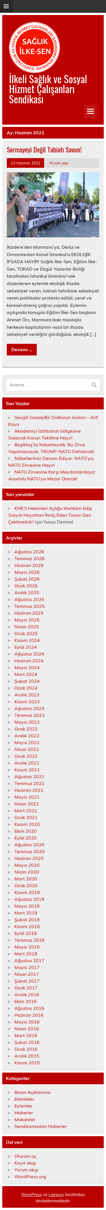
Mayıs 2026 (27, 572)
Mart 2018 (25, 953)
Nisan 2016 (26, 1028)
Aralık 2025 (26, 592)
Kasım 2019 (27, 892)
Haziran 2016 (29, 1015)
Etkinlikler (24, 1099)
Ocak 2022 (26, 756)
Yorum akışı (26, 1170)
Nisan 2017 (26, 974)
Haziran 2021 (29, 790)
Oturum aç (25, 1156)
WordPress (31, 1194)
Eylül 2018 (25, 933)
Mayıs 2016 (27, 1022)
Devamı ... (21, 349)
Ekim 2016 (25, 1001)
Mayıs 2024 (27, 667)
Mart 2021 (25, 810)
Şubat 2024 (27, 681)
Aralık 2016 (26, 994)
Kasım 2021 (27, 770)
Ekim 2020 (25, 831)
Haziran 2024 (29, 660)
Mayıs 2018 (27, 947)
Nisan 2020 (26, 872)
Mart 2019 (25, 913)
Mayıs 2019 (27, 906)
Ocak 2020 (26, 885)
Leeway (56, 1194)
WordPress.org (30, 1176)
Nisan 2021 (26, 804)
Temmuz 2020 (29, 851)
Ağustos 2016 (29, 1008)
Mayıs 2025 (27, 620)
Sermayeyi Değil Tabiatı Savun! (44, 149)
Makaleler (24, 1119)
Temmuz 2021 (29, 783)
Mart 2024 (25, 674)
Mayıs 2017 (27, 967)
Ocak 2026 (26, 586)
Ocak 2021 (26, 817)
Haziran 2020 (29, 858)
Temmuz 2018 (29, 940)
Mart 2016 (25, 1035)
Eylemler (23, 1106)
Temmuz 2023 (29, 715)
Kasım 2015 (27, 1062)
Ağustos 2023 (29, 708)
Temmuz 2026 (29, 558)
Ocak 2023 (26, 729)
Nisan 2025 (26, 626)
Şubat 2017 (27, 981)
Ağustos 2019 (29, 899)
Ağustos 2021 (29, 776)
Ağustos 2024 (29, 654)
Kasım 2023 (27, 701)
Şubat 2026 (27, 579)
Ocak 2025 (26, 633)
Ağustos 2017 (29, 960)
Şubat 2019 (27, 919)
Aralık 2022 (26, 735)
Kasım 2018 (27, 926)
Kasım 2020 (27, 824)
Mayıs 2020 (27, 865)
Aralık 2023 (26, 695)
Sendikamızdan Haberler (40, 1126)
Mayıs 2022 (27, 742)
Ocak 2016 (26, 1049)
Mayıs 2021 (27, 797)
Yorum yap (58, 162)
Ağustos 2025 (29, 599)
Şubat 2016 (27, 1042)
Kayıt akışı (25, 1163)
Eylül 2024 (25, 647)
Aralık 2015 (26, 1056)
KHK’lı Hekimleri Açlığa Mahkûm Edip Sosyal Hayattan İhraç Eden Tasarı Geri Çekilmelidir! (50, 515)
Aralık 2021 (26, 763)
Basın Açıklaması (32, 1092)
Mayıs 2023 (27, 722)
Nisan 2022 (26, 749)
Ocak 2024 (26, 688)
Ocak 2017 (26, 988)
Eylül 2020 (25, 838)
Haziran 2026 (29, 565)
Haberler (23, 1112)
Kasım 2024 (27, 640)
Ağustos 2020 (29, 844)
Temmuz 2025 (29, 606)
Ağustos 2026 (29, 551)
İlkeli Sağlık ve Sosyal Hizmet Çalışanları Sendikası (48, 88)
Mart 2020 (25, 879)
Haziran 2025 (29, 613)
